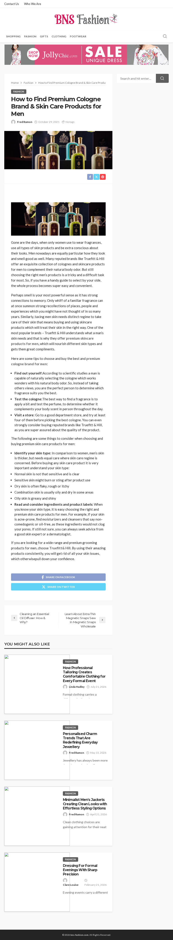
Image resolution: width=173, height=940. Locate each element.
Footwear (78, 36)
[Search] (165, 36)
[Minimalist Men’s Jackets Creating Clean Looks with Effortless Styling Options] (37, 816)
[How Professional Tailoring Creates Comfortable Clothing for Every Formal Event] (37, 684)
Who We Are (32, 4)
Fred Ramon (24, 122)
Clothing (59, 36)
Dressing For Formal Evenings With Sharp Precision (80, 870)
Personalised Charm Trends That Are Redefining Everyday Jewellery (80, 740)
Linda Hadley (76, 686)
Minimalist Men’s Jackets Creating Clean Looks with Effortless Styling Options (85, 804)
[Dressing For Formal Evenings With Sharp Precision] (37, 882)
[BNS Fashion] (86, 19)
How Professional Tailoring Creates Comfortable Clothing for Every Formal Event (84, 674)
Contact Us (11, 4)
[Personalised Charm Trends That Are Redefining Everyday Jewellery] (37, 750)
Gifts (44, 36)
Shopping (13, 36)
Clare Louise (70, 884)
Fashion (30, 36)
